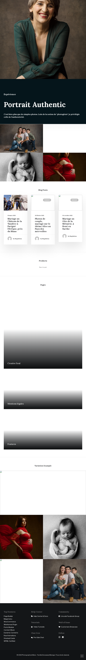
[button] (81, 5)
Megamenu (8, 619)
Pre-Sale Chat (39, 637)
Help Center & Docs (41, 616)
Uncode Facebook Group (70, 616)
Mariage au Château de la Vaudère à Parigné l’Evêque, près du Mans (15, 225)
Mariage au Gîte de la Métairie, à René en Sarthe (68, 223)
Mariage (19, 200)
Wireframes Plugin (10, 624)
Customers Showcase (69, 627)
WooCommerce (10, 622)
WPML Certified (9, 641)
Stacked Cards (9, 638)
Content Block (9, 630)
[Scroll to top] (82, 656)
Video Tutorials (39, 627)
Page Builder (8, 616)
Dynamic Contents (11, 633)
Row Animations (10, 635)
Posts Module (9, 627)
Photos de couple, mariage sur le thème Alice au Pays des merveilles (43, 225)
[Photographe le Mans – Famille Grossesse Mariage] (13, 5)
